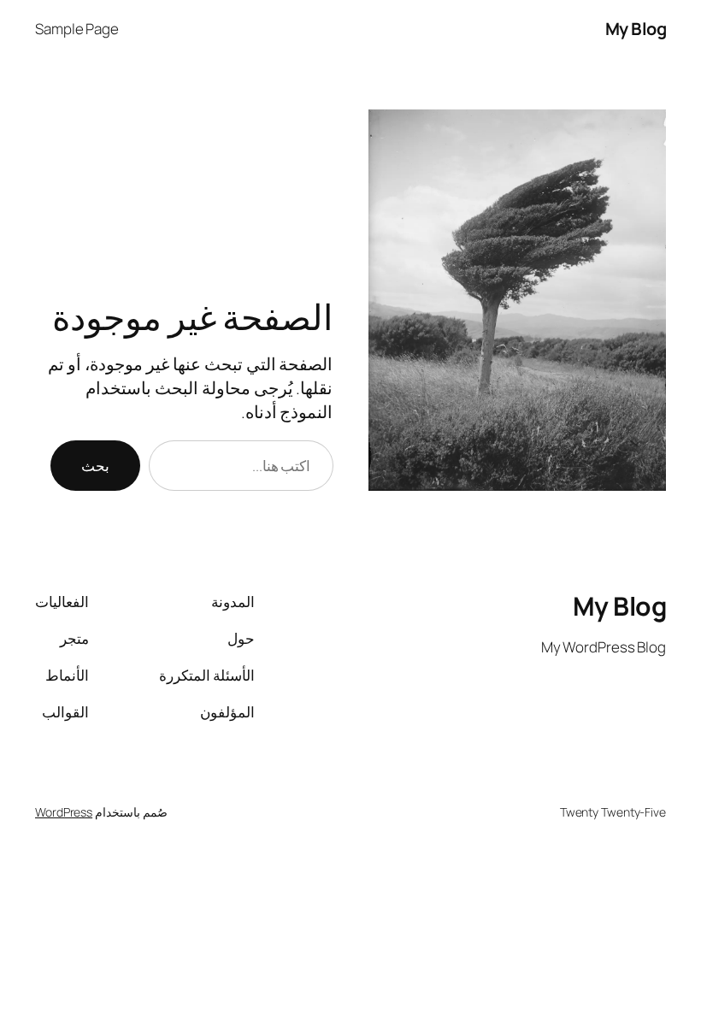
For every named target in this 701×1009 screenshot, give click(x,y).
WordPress (63, 812)
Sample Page (77, 28)
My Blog (636, 28)
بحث (95, 465)
